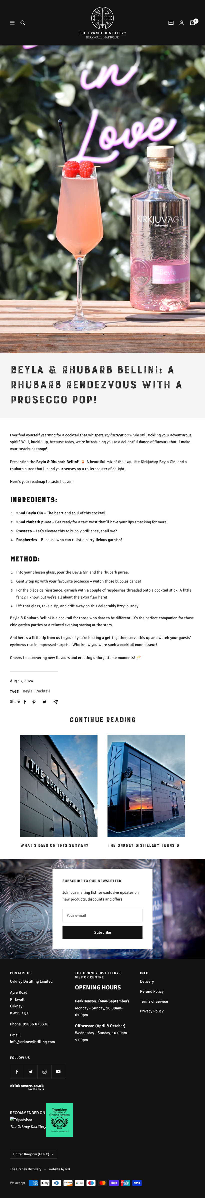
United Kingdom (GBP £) (31, 1154)
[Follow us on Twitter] (31, 1072)
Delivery (147, 981)
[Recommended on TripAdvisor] (21, 1119)
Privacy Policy (152, 1011)
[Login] (182, 22)
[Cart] (192, 22)
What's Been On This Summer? (54, 845)
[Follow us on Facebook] (17, 1072)
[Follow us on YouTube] (58, 1072)
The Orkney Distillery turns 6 (143, 845)
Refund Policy (152, 991)
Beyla (27, 691)
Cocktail (43, 691)
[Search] (22, 22)
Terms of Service (154, 1001)
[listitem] (25, 702)
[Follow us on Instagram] (44, 1072)
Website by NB (59, 1169)
